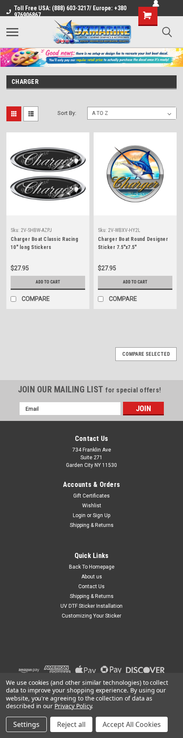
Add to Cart (48, 282)
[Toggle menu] (12, 32)
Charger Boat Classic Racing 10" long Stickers (44, 243)
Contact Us (91, 586)
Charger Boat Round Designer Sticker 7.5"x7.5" (133, 243)
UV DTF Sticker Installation (91, 606)
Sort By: (66, 113)
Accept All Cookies (132, 724)
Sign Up (101, 515)
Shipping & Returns (92, 525)
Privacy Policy (73, 706)
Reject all (71, 724)
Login (79, 515)
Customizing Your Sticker (91, 616)
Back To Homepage (91, 567)
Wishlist (91, 506)
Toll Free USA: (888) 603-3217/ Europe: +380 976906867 (70, 11)
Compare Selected (146, 354)
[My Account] (155, 3)
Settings (26, 724)
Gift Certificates (91, 496)
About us (91, 577)
